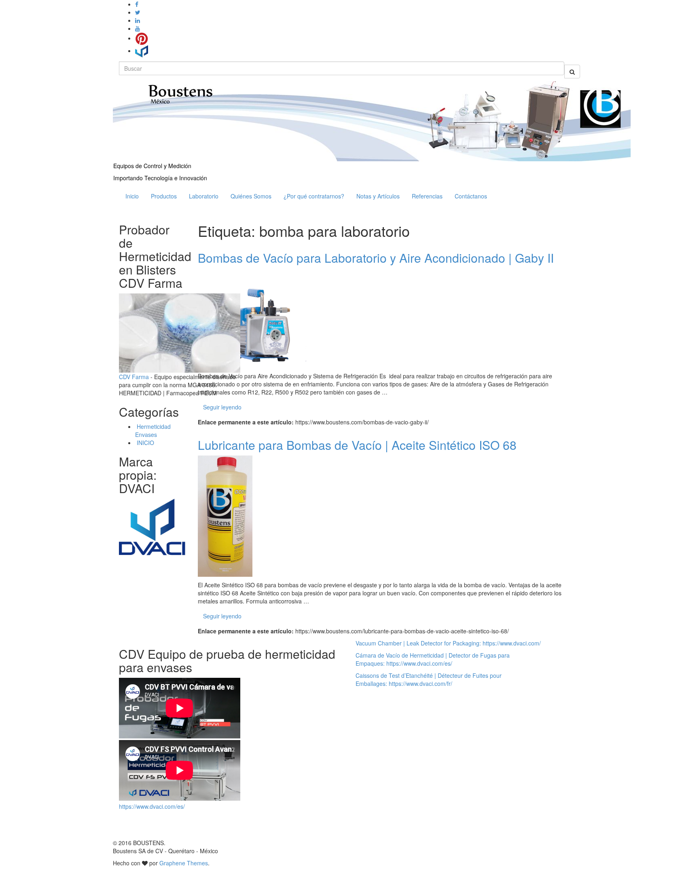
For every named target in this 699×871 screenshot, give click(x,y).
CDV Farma (134, 377)
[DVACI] (141, 50)
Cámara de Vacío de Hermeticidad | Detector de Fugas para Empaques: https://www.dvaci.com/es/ (433, 659)
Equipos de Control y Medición (152, 166)
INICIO (144, 443)
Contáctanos (471, 196)
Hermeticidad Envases (153, 430)
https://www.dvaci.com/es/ (152, 806)
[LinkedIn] (137, 20)
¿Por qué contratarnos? (314, 196)
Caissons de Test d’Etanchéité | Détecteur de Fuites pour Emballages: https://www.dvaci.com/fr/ (429, 679)
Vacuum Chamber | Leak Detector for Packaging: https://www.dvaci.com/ (448, 643)
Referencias (427, 196)
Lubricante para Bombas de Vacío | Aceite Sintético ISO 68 (357, 444)
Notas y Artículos (378, 196)
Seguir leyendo (222, 407)
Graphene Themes (183, 863)
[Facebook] (136, 4)
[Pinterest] (141, 38)
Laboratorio (203, 196)
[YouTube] (137, 28)
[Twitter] (137, 12)
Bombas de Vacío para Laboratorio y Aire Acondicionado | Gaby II (376, 257)
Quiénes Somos (251, 196)
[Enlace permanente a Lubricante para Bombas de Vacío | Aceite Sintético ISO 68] (225, 515)
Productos (164, 196)
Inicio (132, 196)
